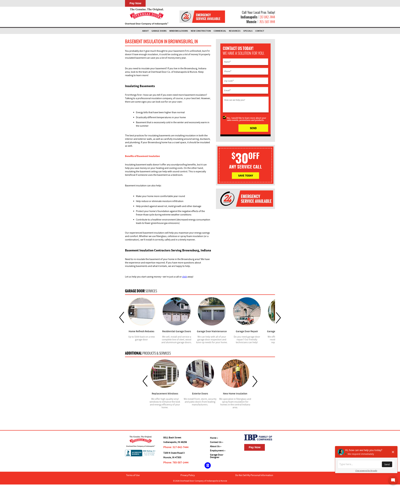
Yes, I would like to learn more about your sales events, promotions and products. (246, 118)
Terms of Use (133, 475)
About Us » (215, 446)
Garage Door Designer (216, 456)
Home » (214, 438)
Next (278, 317)
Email (227, 90)
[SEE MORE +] (141, 311)
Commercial (220, 31)
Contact (259, 31)
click (184, 276)
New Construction (201, 31)
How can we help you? (234, 100)
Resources (234, 31)
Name (227, 62)
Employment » (217, 450)
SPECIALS (247, 31)
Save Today (245, 175)
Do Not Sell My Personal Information (254, 475)
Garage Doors (159, 31)
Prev (122, 317)
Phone (227, 71)
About (145, 31)
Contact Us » (216, 442)
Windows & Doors (178, 31)
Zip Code (229, 81)
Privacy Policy (187, 475)
